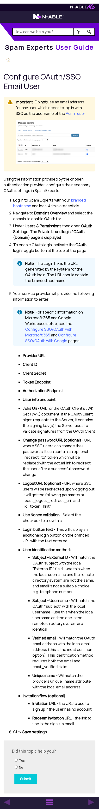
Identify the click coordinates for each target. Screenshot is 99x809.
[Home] (8, 60)
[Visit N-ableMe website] (82, 8)
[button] (78, 32)
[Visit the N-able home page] (48, 18)
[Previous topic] (6, 802)
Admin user (75, 113)
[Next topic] (91, 802)
